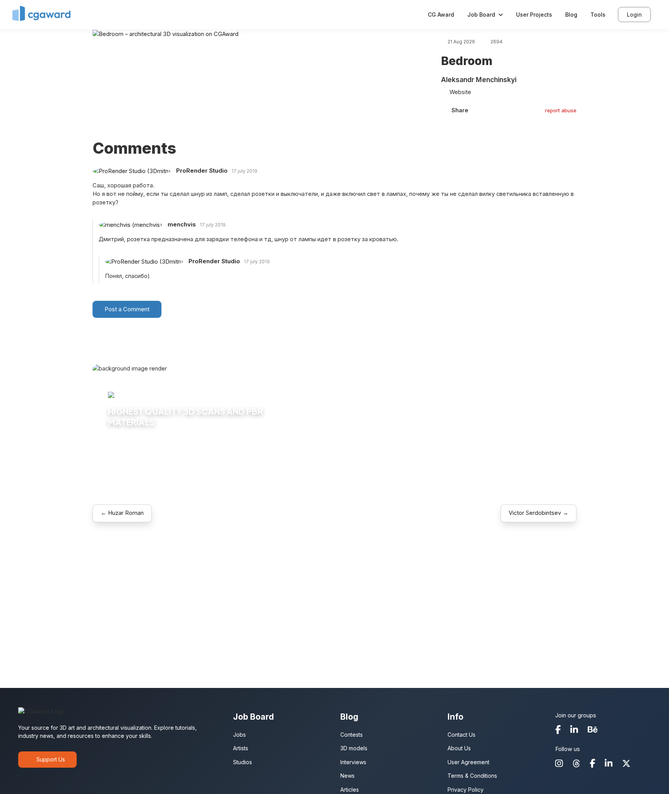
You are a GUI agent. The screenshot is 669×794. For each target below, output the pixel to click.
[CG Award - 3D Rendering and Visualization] (41, 11)
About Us (459, 748)
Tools (598, 14)
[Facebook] (558, 730)
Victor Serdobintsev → (538, 512)
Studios (242, 762)
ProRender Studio (201, 170)
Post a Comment (127, 309)
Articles (349, 789)
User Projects (534, 14)
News (347, 775)
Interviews (353, 762)
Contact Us (461, 734)
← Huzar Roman (122, 512)
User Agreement (468, 762)
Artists (240, 748)
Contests (351, 734)
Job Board (481, 14)
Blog (571, 14)
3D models (353, 748)
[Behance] (592, 730)
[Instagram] (559, 764)
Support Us (50, 759)
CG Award (441, 14)
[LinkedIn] (574, 730)
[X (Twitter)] (626, 764)
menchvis (181, 224)
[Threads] (576, 764)
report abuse (560, 110)
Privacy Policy (466, 789)
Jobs (239, 734)
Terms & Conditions (472, 775)
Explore (125, 445)
